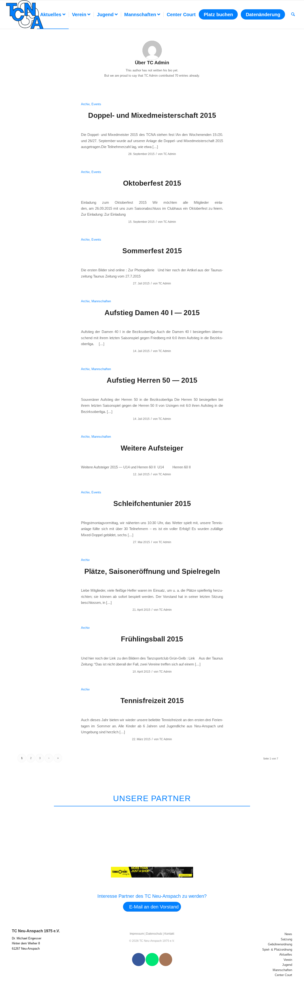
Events (96, 104)
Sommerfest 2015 (152, 251)
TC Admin (169, 154)
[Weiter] (291, 812)
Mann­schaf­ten (282, 970)
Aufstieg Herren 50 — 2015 (152, 380)
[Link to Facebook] (138, 959)
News (288, 934)
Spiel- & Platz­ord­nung (277, 949)
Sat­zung (286, 939)
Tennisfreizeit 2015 (152, 700)
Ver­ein (288, 960)
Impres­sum (137, 933)
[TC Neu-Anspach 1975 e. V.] (25, 14)
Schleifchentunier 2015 (152, 503)
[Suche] (293, 14)
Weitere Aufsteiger (152, 448)
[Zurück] (280, 812)
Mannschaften (101, 301)
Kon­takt (169, 933)
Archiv (85, 104)
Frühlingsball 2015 (152, 639)
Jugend (287, 965)
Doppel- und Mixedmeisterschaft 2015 (152, 115)
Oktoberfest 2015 (152, 183)
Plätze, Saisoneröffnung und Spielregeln (152, 571)
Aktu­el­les (285, 954)
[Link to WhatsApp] (152, 959)
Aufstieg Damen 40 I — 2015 (152, 313)
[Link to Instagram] (165, 959)
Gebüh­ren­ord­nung (280, 944)
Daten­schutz (154, 933)
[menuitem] (53, 14)
